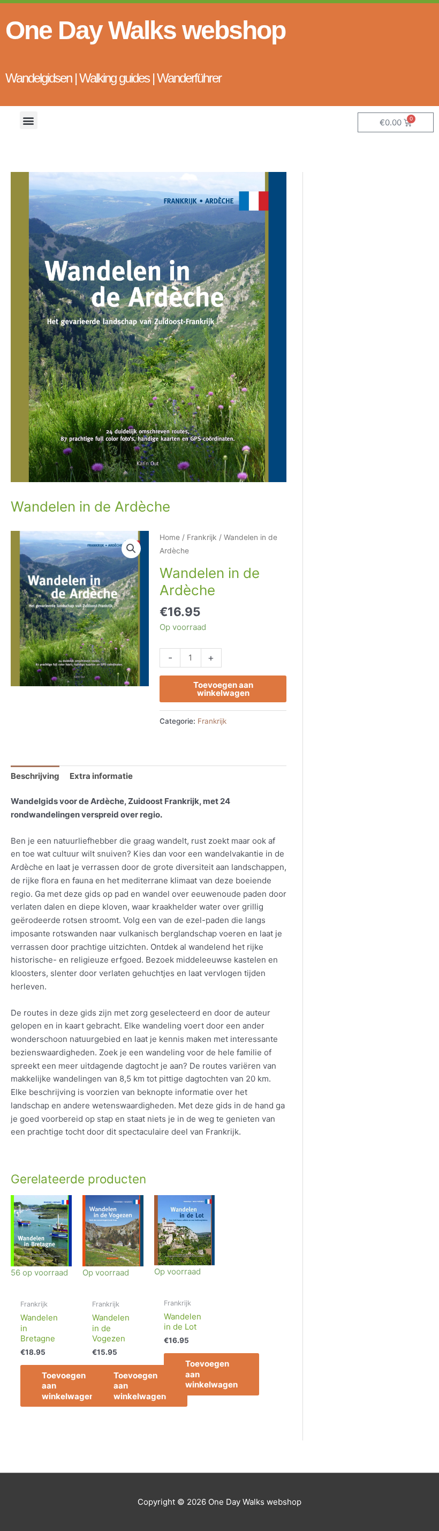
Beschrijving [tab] (35, 776)
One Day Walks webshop (145, 30)
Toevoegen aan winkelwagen (223, 689)
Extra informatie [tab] (101, 776)
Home (170, 537)
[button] (28, 120)
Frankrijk (202, 537)
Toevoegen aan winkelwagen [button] (68, 1385)
